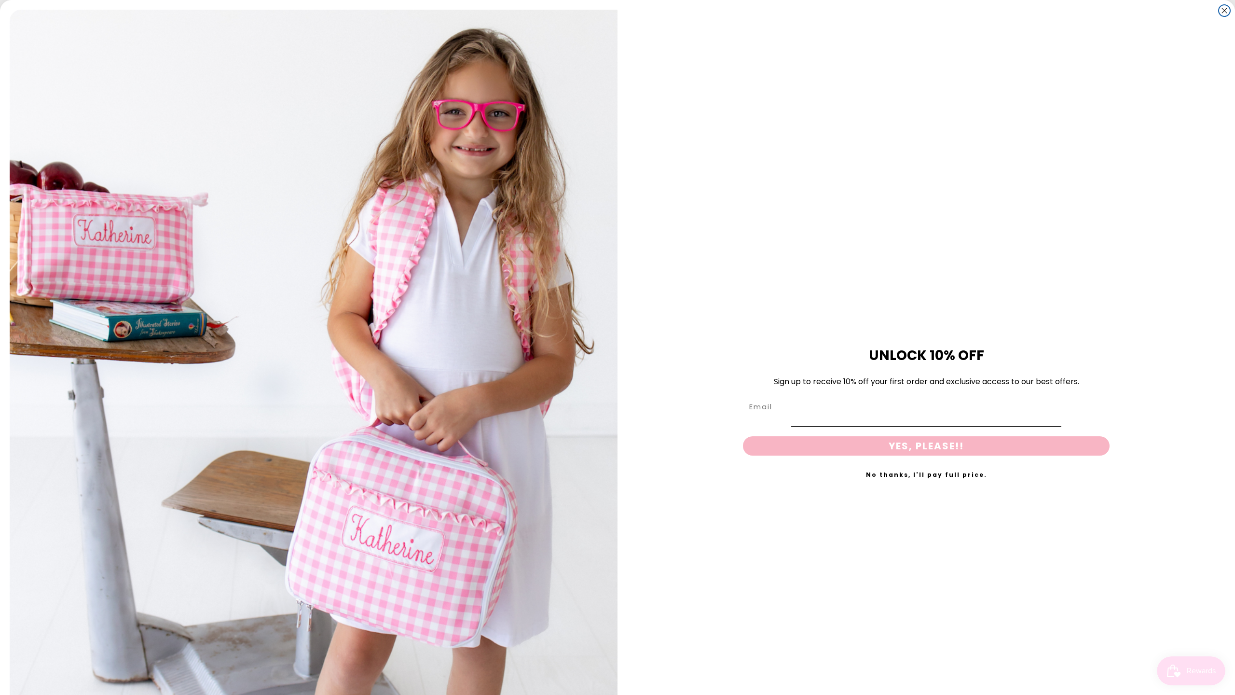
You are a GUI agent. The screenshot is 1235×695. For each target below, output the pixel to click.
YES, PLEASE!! (926, 446)
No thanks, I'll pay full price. (926, 475)
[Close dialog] (1224, 10)
